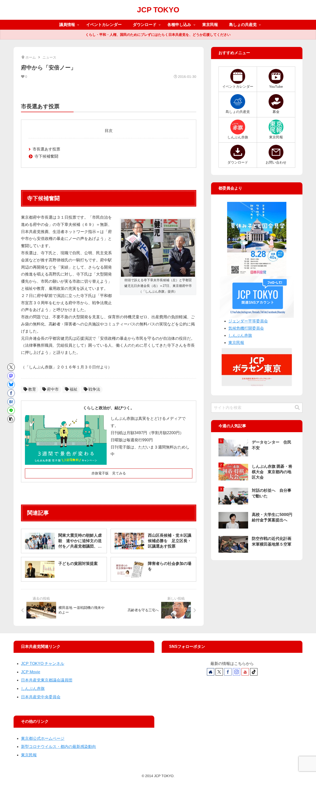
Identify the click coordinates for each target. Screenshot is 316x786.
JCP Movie (30, 672)
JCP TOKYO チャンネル (42, 663)
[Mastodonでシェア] (11, 376)
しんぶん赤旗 (240, 335)
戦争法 (94, 389)
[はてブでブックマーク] (11, 401)
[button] (11, 419)
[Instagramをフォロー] (236, 672)
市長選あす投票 (46, 149)
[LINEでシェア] (11, 410)
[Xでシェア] (11, 367)
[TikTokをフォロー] (253, 672)
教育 (32, 389)
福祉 (74, 389)
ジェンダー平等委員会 (248, 321)
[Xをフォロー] (219, 672)
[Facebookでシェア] (11, 393)
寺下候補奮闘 (46, 156)
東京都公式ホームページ (42, 738)
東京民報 (236, 342)
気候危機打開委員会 (246, 328)
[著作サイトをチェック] (210, 672)
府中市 (53, 389)
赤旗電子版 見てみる (108, 473)
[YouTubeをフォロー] (245, 672)
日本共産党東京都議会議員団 (46, 680)
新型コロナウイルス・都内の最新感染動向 (58, 746)
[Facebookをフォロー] (228, 672)
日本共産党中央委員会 (40, 697)
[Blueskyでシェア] (11, 384)
